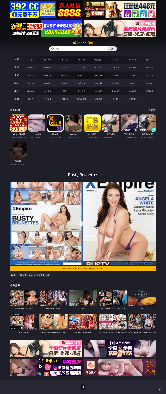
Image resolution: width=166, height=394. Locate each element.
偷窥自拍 (31, 83)
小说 (16, 91)
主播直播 (132, 67)
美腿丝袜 (98, 83)
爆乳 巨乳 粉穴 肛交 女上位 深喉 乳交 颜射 (35, 275)
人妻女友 (64, 91)
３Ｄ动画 (81, 67)
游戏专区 (81, 59)
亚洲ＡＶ (31, 67)
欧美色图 (64, 83)
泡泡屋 (115, 99)
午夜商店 (47, 99)
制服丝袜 (98, 75)
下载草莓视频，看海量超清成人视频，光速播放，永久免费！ (83, 268)
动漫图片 (81, 83)
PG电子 (31, 59)
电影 (16, 75)
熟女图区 (132, 83)
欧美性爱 (81, 75)
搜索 (112, 49)
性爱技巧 (149, 91)
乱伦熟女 (132, 75)
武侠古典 (81, 91)
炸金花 (115, 59)
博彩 (16, 59)
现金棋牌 (132, 59)
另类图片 (149, 83)
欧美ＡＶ (64, 67)
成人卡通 (64, 75)
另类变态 (149, 75)
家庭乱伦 (47, 91)
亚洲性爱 (31, 75)
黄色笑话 (132, 91)
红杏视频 (98, 99)
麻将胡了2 (98, 59)
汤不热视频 (81, 99)
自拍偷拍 (47, 67)
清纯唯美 (115, 83)
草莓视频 (64, 99)
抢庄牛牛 (149, 59)
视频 (16, 67)
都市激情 (31, 91)
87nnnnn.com (83, 43)
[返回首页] (160, 389)
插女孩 (31, 99)
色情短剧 (132, 99)
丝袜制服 (115, 67)
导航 (16, 99)
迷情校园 (98, 91)
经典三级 (115, 75)
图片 (16, 83)
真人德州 (47, 59)
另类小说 (115, 91)
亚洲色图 (47, 83)
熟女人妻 (98, 67)
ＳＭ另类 (149, 67)
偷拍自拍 (47, 75)
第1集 (13, 275)
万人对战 (64, 59)
